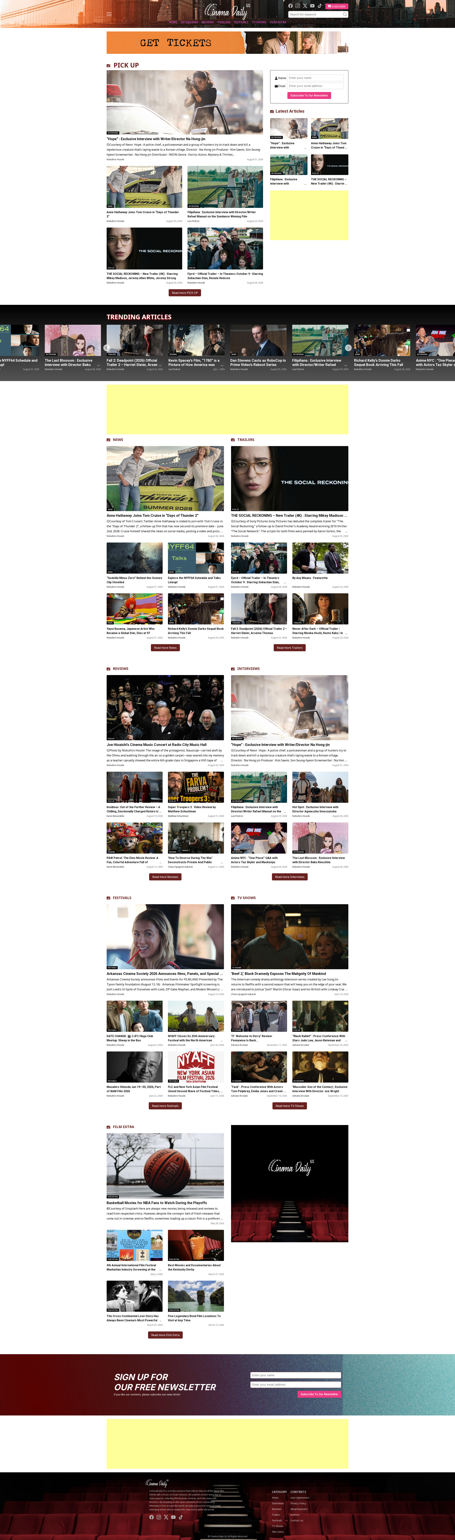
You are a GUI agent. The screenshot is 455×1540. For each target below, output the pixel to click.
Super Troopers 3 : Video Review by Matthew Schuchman (192, 809)
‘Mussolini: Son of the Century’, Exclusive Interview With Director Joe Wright (319, 1089)
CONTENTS (298, 1492)
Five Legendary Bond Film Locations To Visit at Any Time (194, 1318)
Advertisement (298, 1509)
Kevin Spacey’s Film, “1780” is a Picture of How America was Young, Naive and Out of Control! (71, 364)
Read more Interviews (289, 877)
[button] (348, 347)
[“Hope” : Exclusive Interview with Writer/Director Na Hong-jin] (185, 102)
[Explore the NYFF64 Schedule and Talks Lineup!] (382, 340)
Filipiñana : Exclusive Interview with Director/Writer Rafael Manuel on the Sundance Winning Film (222, 214)
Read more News (165, 648)
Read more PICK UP (185, 293)
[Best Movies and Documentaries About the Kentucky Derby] (196, 1245)
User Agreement (299, 1497)
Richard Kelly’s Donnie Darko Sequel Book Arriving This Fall (254, 362)
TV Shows (259, 22)
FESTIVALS (122, 897)
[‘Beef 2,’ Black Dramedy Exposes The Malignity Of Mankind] (289, 936)
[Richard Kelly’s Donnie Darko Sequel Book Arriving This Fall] (258, 340)
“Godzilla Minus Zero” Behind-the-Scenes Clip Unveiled (134, 580)
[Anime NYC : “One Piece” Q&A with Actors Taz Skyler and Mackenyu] (320, 340)
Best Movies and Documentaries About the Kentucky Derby (194, 1267)
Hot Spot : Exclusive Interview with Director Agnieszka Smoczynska (315, 809)
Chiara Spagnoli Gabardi (180, 866)
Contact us (296, 1520)
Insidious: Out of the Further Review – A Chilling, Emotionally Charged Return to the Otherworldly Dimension (133, 811)
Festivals (241, 22)
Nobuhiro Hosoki (115, 159)
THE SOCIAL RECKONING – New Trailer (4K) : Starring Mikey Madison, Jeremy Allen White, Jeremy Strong (142, 276)
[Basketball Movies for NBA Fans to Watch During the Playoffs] (165, 1165)
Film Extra (278, 22)
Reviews (208, 22)
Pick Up (111, 268)
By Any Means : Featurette (310, 578)
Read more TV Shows (290, 1106)
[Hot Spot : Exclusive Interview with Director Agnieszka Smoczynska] (320, 787)
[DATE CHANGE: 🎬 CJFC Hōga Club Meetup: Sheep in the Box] (135, 1016)
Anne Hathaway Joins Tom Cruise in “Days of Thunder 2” (143, 214)
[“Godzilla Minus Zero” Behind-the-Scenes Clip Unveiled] (135, 558)
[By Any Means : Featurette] (320, 558)
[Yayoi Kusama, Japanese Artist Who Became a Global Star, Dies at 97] (135, 608)
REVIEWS (120, 668)
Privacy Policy (298, 1503)
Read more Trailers (290, 648)
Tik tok (319, 6)
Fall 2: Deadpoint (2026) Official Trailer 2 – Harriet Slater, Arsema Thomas (259, 631)
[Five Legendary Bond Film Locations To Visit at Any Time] (196, 1296)
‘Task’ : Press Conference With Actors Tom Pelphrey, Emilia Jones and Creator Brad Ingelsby (258, 1091)
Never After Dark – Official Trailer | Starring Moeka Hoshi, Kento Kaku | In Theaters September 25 (317, 633)
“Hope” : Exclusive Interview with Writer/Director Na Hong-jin (156, 139)
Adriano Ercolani (239, 1045)
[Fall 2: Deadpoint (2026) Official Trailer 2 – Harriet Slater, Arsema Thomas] (259, 608)
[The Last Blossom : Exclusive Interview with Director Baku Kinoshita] (320, 838)
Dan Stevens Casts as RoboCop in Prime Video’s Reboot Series (134, 362)
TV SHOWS (246, 897)
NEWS (118, 439)
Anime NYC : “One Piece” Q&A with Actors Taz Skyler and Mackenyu (316, 364)
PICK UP (126, 65)
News (173, 22)
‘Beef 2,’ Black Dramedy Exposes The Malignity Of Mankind (278, 974)
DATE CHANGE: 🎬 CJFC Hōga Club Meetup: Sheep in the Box (130, 1038)
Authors (295, 1514)
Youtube (312, 6)
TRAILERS (245, 439)
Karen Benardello (115, 816)
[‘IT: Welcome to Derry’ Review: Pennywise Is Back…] (259, 1016)
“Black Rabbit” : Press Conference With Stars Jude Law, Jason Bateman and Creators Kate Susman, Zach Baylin (318, 1040)
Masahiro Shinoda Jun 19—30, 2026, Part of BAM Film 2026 (134, 1089)
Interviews (189, 22)
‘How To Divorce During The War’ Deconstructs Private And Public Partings (190, 862)
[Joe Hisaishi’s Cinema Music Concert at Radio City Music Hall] (165, 707)
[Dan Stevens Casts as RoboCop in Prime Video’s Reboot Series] (135, 340)
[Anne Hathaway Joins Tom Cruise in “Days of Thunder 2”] (144, 187)
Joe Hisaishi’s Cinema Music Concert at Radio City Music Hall (157, 745)
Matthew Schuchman (178, 816)
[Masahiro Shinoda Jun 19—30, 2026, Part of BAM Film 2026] (135, 1067)
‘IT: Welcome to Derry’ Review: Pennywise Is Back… (251, 1038)
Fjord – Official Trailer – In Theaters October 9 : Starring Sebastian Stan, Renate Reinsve (225, 276)
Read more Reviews (165, 877)
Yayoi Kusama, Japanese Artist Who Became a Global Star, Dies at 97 (131, 631)
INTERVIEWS (248, 668)
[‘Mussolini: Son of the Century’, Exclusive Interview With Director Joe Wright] (320, 1067)
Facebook (290, 6)
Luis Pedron (193, 221)
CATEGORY (279, 1492)
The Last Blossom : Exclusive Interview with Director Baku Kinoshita (318, 860)
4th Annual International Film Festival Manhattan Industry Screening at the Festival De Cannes (131, 1269)
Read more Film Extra (165, 1335)
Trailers (224, 22)
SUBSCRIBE (339, 6)
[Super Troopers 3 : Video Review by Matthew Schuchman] (196, 787)
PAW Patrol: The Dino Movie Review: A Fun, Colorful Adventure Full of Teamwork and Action (132, 862)
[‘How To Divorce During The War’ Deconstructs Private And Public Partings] (196, 838)
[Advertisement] (309, 215)
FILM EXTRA (123, 1126)
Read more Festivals (165, 1106)
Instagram (298, 6)
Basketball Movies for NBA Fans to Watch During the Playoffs (157, 1203)
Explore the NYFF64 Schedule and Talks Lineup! (381, 362)
